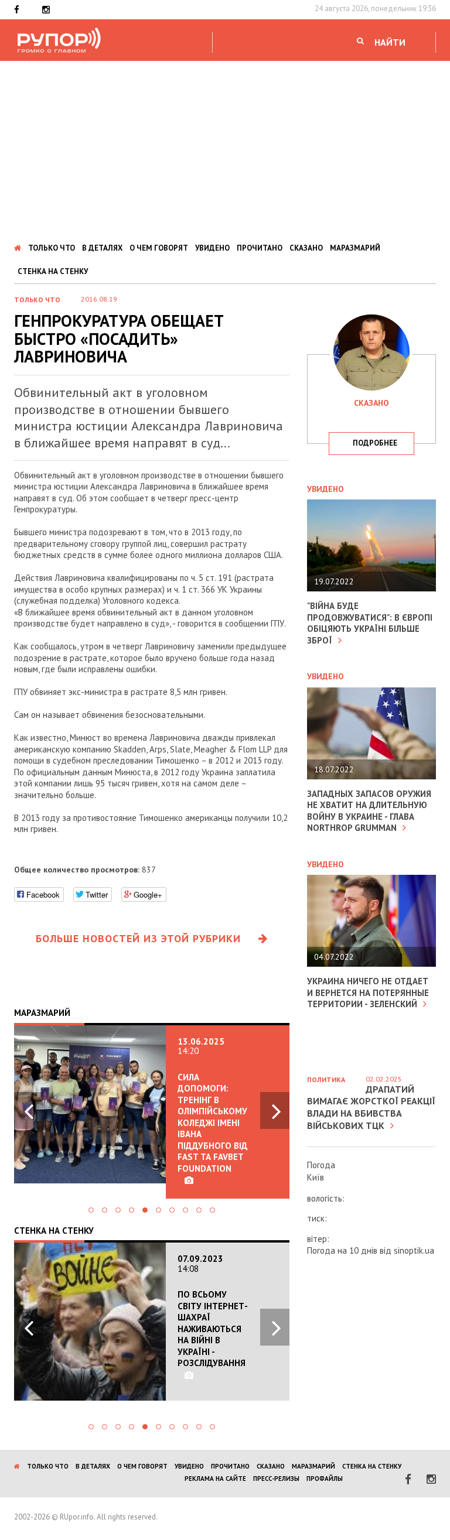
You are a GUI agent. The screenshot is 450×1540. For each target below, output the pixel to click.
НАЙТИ (389, 42)
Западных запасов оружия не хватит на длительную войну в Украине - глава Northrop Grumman (369, 811)
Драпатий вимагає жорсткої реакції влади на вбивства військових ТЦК (371, 1107)
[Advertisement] (225, 149)
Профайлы (324, 1478)
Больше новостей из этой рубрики (138, 938)
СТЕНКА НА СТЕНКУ (53, 271)
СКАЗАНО (306, 248)
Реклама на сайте (215, 1478)
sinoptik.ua (414, 1250)
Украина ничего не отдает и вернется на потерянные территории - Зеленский (368, 992)
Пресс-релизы (276, 1478)
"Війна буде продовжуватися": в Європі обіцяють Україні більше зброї (369, 623)
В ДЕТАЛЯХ (102, 248)
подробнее (375, 443)
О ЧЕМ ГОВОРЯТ (158, 248)
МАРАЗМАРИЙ (355, 248)
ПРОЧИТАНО (259, 248)
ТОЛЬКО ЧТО (51, 248)
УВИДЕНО (212, 248)
